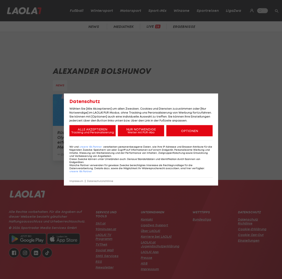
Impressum (76, 181)
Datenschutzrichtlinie (100, 181)
